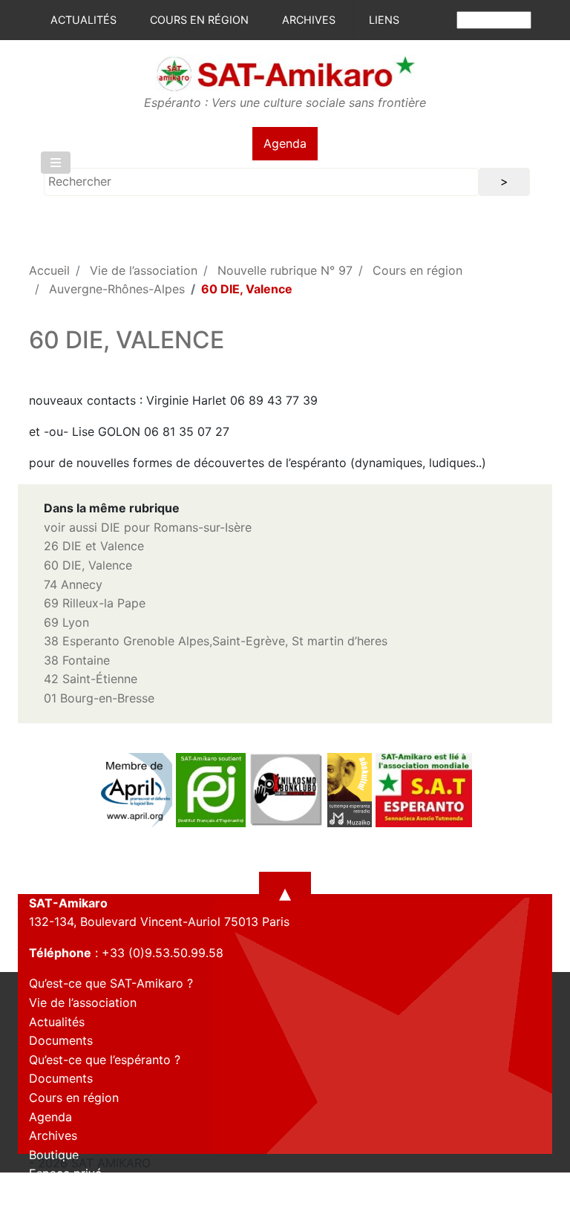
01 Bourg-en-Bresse (99, 698)
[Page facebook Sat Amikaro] (40, 1210)
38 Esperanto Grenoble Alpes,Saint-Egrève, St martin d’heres (215, 640)
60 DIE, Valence (88, 565)
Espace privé (65, 1173)
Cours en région (199, 19)
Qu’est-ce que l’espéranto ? (104, 1059)
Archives (308, 19)
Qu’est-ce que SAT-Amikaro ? (111, 983)
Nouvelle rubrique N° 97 (285, 270)
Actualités (83, 19)
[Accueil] (285, 72)
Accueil (49, 270)
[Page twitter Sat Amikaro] (66, 1210)
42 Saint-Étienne (90, 678)
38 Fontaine (77, 660)
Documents (61, 1040)
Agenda (285, 143)
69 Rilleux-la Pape (94, 603)
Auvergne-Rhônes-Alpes (117, 288)
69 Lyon (66, 622)
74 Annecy (73, 584)
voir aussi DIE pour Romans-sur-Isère (148, 527)
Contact (51, 1192)
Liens (384, 19)
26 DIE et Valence (94, 545)
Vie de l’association (143, 270)
